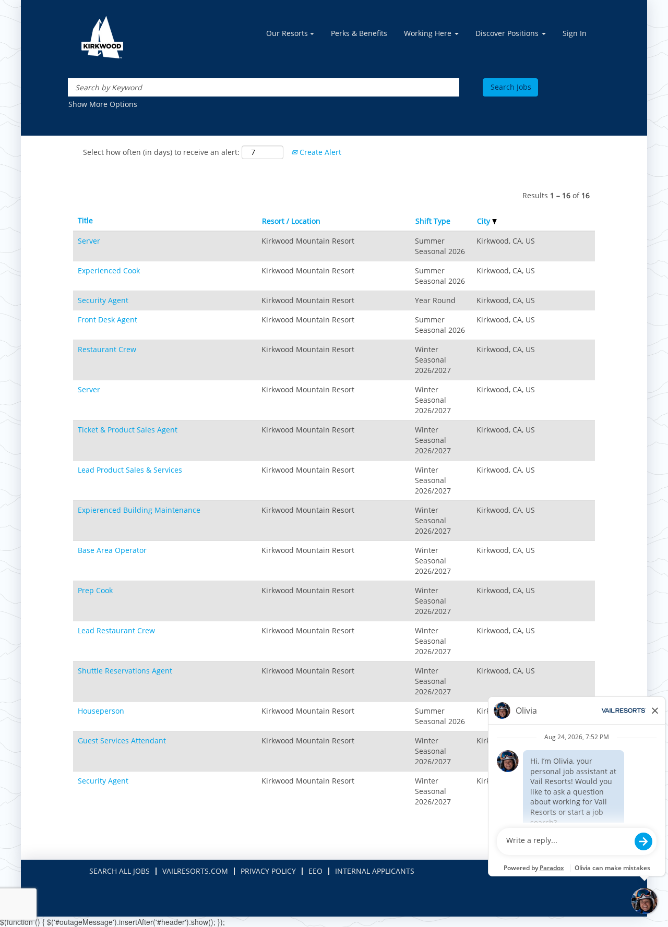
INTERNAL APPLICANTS (374, 871)
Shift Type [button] (432, 221)
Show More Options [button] (102, 104)
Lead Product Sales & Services (130, 470)
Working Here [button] (429, 33)
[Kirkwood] (102, 37)
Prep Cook (95, 590)
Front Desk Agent (107, 319)
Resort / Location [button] (291, 221)
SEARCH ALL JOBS (119, 871)
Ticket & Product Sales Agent (127, 430)
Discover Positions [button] (508, 33)
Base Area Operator (112, 550)
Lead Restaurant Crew (116, 630)
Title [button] (85, 220)
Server (89, 241)
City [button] (484, 221)
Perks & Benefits (359, 33)
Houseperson (101, 711)
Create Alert (319, 152)
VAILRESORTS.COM (195, 871)
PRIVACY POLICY (268, 871)
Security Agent (103, 300)
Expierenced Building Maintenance (139, 510)
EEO (315, 871)
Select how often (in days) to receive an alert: (161, 152)
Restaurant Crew (107, 349)
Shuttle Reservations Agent (125, 671)
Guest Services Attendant (122, 740)
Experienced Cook (109, 270)
